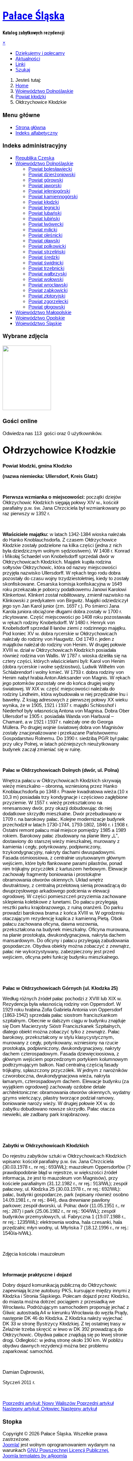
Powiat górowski (45, 180)
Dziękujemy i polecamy (40, 53)
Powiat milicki (42, 229)
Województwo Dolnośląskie (44, 163)
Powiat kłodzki (43, 202)
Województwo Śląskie (38, 323)
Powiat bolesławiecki (50, 169)
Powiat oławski (44, 240)
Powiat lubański (44, 213)
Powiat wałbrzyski (47, 273)
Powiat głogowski (46, 307)
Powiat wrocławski (47, 284)
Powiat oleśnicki (45, 235)
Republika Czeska (34, 158)
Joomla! (11, 1444)
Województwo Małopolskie (43, 312)
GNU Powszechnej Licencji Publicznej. (68, 1450)
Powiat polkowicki (47, 246)
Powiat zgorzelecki (48, 301)
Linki (20, 64)
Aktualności (27, 58)
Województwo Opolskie (40, 318)
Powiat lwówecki (45, 224)
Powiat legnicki (44, 207)
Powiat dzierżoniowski (51, 174)
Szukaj (22, 69)
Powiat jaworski (44, 185)
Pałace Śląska (34, 15)
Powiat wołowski (45, 279)
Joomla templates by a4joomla (35, 1455)
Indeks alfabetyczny (36, 133)
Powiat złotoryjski (46, 295)
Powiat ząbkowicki (47, 290)
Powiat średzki (43, 257)
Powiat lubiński (44, 218)
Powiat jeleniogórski (49, 191)
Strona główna (30, 127)
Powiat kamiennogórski (52, 196)
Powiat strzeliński (46, 251)
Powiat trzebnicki (46, 268)
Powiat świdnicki (45, 262)
